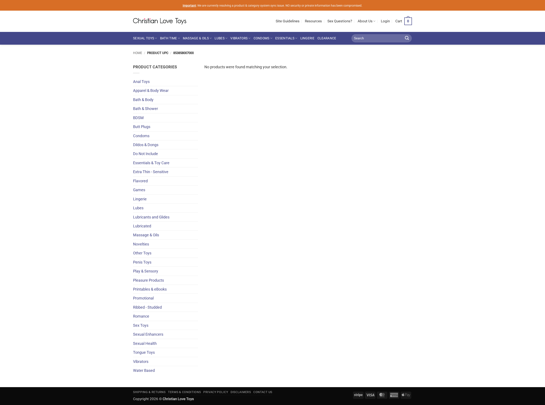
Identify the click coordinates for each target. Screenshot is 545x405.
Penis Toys (142, 262)
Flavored (140, 181)
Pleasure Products (148, 280)
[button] (385, 21)
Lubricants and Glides (151, 217)
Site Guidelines (288, 21)
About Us (365, 21)
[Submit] (407, 38)
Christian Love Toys (178, 399)
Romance (141, 316)
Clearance (326, 38)
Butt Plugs (141, 126)
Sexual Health (145, 343)
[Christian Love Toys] (159, 21)
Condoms (262, 38)
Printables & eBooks (150, 289)
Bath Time (168, 38)
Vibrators (239, 38)
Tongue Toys (144, 352)
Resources (313, 21)
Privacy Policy (215, 392)
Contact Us (262, 392)
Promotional (143, 298)
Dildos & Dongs (145, 145)
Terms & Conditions (184, 392)
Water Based (144, 370)
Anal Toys (141, 81)
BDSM (138, 118)
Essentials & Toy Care (151, 163)
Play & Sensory (145, 271)
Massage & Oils (196, 38)
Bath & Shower (145, 108)
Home (137, 53)
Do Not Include (145, 153)
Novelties (141, 244)
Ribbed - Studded (147, 307)
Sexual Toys (143, 38)
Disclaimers (241, 392)
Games (139, 190)
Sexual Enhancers (148, 334)
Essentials (284, 38)
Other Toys (142, 253)
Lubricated (142, 226)
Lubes (219, 38)
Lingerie (307, 38)
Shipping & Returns (149, 392)
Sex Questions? (339, 21)
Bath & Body (143, 99)
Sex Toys (140, 325)
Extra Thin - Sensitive (150, 172)
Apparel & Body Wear (151, 90)
